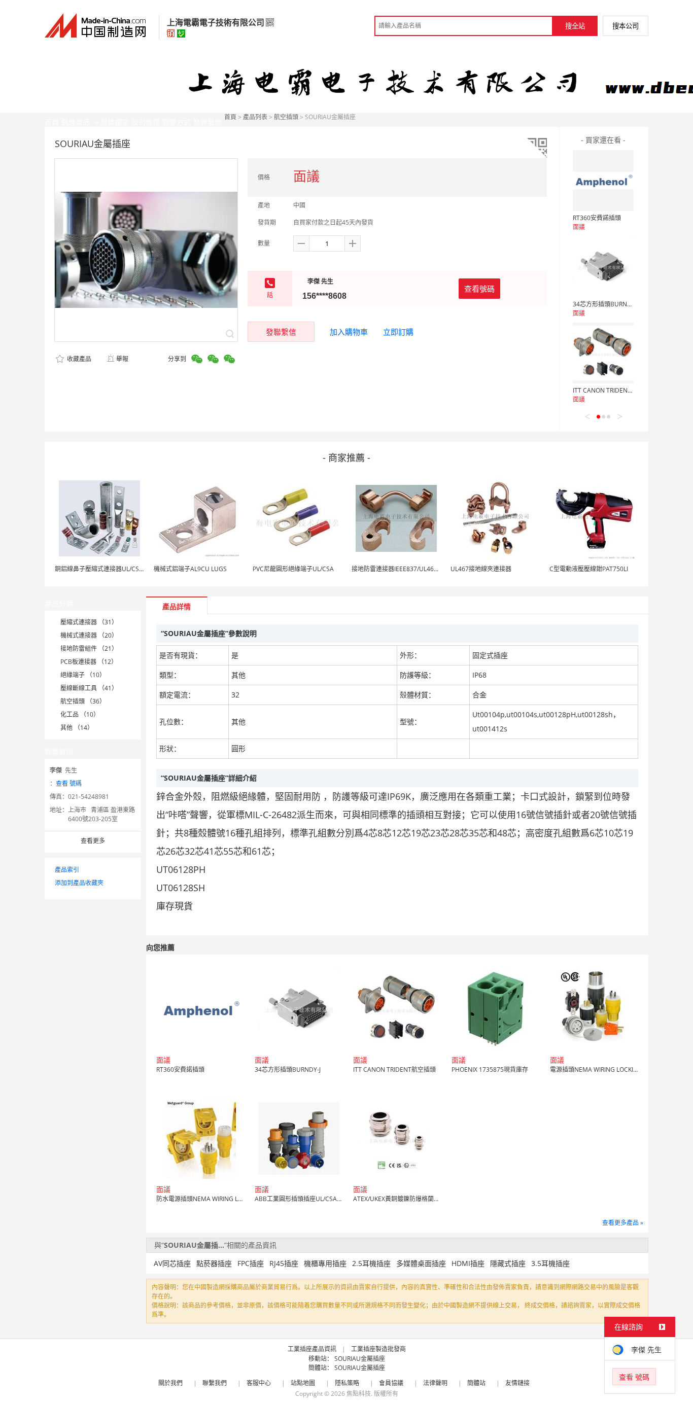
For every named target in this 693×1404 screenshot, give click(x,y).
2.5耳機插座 (371, 1263)
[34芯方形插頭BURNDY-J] (603, 266)
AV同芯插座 (172, 1263)
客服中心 (259, 1383)
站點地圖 (303, 1383)
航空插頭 (286, 117)
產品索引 (67, 869)
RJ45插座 (283, 1263)
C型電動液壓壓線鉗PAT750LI (588, 569)
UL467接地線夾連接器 (481, 569)
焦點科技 (358, 1393)
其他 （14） (76, 727)
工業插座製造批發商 (378, 1349)
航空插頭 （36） (83, 701)
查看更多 (93, 840)
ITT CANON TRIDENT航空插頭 (614, 390)
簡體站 (476, 1383)
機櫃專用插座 (325, 1263)
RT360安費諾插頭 (597, 218)
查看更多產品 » (622, 1222)
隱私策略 (347, 1383)
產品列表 (255, 117)
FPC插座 (250, 1263)
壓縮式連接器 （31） (89, 622)
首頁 (230, 117)
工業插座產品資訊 (312, 1349)
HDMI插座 (468, 1263)
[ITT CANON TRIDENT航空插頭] (603, 353)
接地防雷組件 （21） (89, 648)
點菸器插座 (214, 1263)
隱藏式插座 (508, 1263)
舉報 (122, 359)
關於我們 (170, 1383)
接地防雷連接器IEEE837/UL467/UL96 (403, 569)
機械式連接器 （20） (89, 635)
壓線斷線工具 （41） (89, 688)
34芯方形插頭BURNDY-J (606, 304)
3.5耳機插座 (550, 1263)
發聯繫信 (281, 332)
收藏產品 (78, 359)
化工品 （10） (79, 714)
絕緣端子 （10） (83, 675)
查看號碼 (479, 289)
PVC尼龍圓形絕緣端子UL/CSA (293, 569)
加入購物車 (349, 332)
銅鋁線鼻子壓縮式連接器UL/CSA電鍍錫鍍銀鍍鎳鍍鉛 (126, 569)
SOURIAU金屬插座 (359, 1358)
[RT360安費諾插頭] (603, 180)
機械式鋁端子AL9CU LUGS (190, 569)
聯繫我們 (214, 1383)
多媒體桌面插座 (421, 1263)
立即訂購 (398, 332)
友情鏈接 (517, 1383)
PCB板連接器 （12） (88, 661)
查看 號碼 (69, 783)
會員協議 (391, 1383)
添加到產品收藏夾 (79, 883)
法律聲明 (435, 1383)
